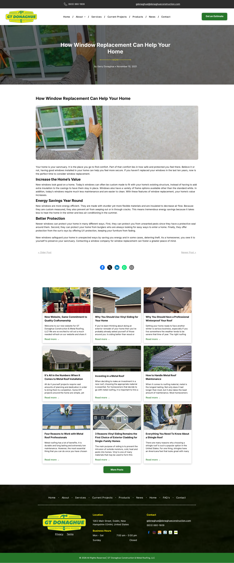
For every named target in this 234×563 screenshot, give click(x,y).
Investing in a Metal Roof (109, 376)
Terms (70, 534)
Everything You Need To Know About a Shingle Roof (167, 435)
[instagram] (154, 532)
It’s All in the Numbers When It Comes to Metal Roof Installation (64, 377)
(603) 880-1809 (155, 525)
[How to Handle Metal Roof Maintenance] (167, 358)
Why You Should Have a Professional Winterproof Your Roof (167, 318)
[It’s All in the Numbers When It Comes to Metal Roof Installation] (66, 358)
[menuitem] (67, 16)
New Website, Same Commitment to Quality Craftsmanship (66, 318)
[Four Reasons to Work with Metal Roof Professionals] (66, 417)
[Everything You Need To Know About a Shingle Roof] (167, 417)
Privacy (59, 534)
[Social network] (159, 532)
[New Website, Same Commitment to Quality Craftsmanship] (66, 300)
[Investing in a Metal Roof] (117, 358)
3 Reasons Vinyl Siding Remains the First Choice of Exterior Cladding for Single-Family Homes (116, 437)
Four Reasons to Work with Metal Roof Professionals (64, 435)
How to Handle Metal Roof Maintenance (161, 377)
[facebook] (149, 532)
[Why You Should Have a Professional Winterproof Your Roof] (167, 300)
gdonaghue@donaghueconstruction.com (158, 4)
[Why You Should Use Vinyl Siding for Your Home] (117, 300)
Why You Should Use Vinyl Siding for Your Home (116, 318)
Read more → (52, 339)
